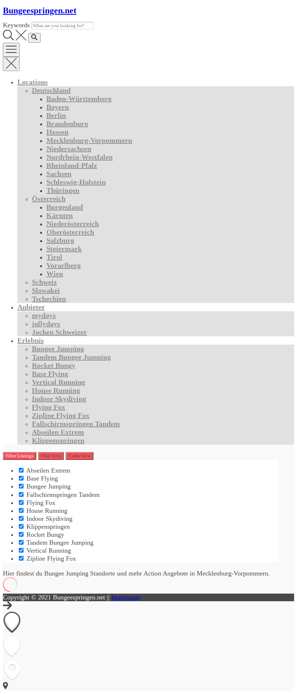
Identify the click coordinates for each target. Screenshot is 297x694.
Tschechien (49, 299)
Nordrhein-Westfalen (79, 157)
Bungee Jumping (58, 349)
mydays (44, 315)
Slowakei (46, 290)
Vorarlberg (63, 265)
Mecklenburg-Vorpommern (89, 140)
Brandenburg (67, 124)
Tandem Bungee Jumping (71, 357)
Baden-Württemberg (79, 99)
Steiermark (64, 249)
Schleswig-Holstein (76, 182)
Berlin (56, 115)
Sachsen (58, 174)
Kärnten (59, 215)
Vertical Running (58, 382)
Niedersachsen (68, 149)
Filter (19, 455)
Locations (32, 82)
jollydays (46, 324)
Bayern (57, 107)
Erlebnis (30, 340)
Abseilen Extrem (58, 432)
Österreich (49, 199)
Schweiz (44, 282)
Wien (54, 274)
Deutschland (51, 90)
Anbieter (31, 307)
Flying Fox (48, 407)
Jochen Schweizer (59, 332)
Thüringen (62, 190)
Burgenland (64, 207)
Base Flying (50, 374)
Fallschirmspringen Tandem (76, 424)
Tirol (54, 257)
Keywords (16, 25)
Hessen (57, 132)
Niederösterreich (72, 224)
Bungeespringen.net (39, 10)
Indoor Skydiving (59, 399)
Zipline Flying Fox (60, 415)
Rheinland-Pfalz (71, 165)
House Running (56, 390)
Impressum (126, 597)
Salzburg (60, 240)
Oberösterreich (70, 232)
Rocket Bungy (53, 365)
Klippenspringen (58, 440)
